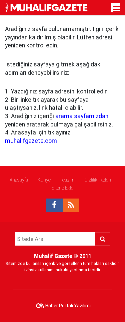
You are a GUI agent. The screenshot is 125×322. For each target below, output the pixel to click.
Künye (44, 180)
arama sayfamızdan (81, 116)
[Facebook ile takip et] (54, 205)
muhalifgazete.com (31, 140)
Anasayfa (19, 180)
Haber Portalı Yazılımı (68, 305)
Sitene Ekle (62, 188)
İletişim (67, 180)
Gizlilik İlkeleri (97, 180)
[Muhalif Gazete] (47, 7)
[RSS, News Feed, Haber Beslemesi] (71, 205)
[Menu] (117, 9)
